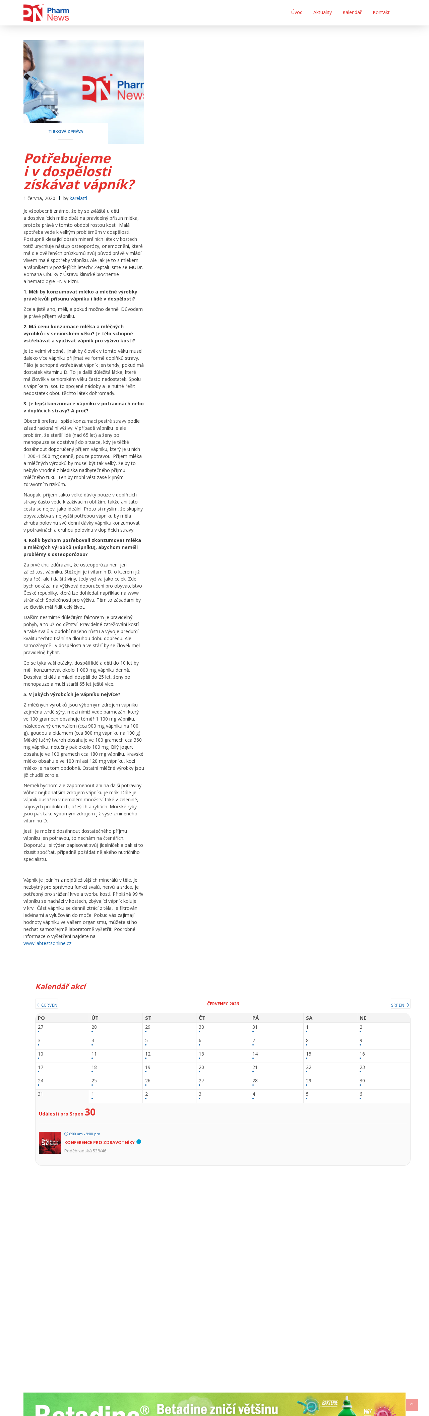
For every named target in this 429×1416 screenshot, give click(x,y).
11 (94, 1054)
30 (201, 1027)
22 (308, 1067)
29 (147, 1027)
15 (308, 1054)
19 (147, 1067)
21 (255, 1067)
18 (94, 1067)
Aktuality (322, 12)
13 (201, 1054)
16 (362, 1054)
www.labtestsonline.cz (47, 943)
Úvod (297, 12)
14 (255, 1054)
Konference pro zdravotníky (99, 1142)
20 (201, 1067)
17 (40, 1067)
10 (40, 1054)
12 (147, 1054)
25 (94, 1081)
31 (255, 1027)
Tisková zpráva (65, 131)
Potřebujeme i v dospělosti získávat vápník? (78, 171)
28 (94, 1027)
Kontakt (381, 12)
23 (362, 1067)
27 (40, 1027)
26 (147, 1081)
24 (40, 1081)
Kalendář (352, 12)
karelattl (78, 198)
